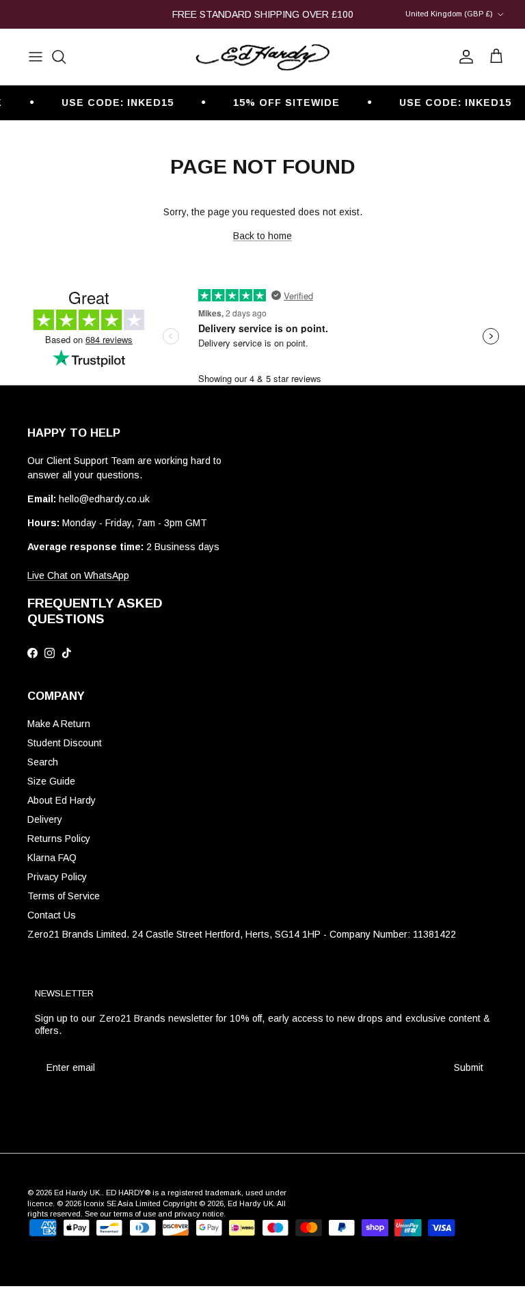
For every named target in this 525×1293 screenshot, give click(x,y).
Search (42, 762)
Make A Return (58, 723)
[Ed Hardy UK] (262, 57)
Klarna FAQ (52, 857)
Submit (468, 1067)
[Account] (463, 57)
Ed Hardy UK (77, 1192)
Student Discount (64, 742)
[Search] (59, 57)
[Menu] (36, 57)
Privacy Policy (57, 876)
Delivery (44, 819)
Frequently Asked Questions (95, 611)
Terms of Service (63, 895)
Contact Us (51, 915)
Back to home (262, 235)
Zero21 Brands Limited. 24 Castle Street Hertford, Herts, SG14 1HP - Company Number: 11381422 (241, 934)
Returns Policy (58, 838)
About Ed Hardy (61, 800)
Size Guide (51, 781)
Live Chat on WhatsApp (78, 575)
